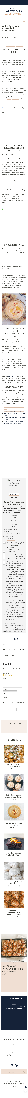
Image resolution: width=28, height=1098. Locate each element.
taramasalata (15, 99)
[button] (11, 497)
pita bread (11, 376)
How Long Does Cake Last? (14, 723)
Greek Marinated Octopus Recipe (13, 421)
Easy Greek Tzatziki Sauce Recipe (14, 411)
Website (5, 697)
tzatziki (9, 99)
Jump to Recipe (10, 46)
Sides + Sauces (19, 41)
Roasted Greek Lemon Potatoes (13, 423)
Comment (6, 678)
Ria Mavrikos (11, 540)
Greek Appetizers (7, 41)
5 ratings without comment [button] (18, 664)
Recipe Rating (7, 673)
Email (5, 693)
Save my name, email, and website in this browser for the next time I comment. (14, 703)
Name (5, 689)
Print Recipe (19, 46)
